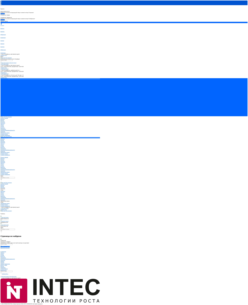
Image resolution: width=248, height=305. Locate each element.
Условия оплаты (4, 94)
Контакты (3, 102)
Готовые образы (4, 268)
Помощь (2, 261)
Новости (2, 85)
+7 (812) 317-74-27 (4, 221)
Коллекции (3, 267)
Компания (3, 103)
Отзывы (2, 87)
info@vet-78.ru (4, 55)
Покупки (2, 262)
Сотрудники (3, 89)
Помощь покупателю (5, 264)
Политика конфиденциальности (8, 91)
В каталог (3, 13)
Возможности (3, 270)
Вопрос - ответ (4, 265)
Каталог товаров (4, 98)
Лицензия (3, 92)
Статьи (2, 86)
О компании (3, 251)
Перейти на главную (5, 246)
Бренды (2, 101)
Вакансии (3, 88)
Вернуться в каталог (5, 248)
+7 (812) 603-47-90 (4, 225)
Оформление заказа (5, 113)
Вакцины (3, 99)
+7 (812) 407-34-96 (4, 208)
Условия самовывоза (5, 96)
